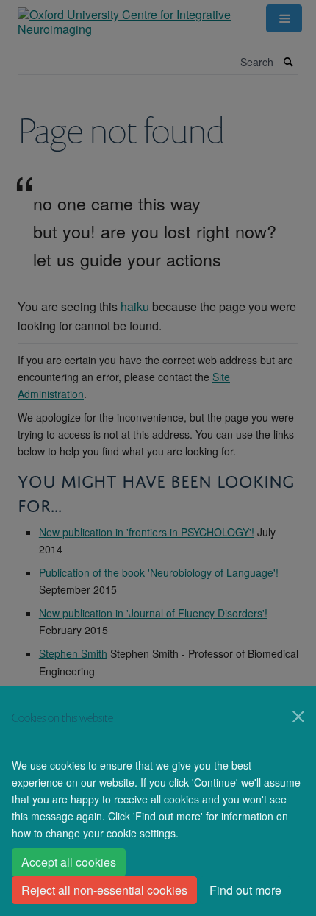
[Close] (298, 716)
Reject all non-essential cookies (104, 889)
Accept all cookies (68, 861)
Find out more (245, 889)
